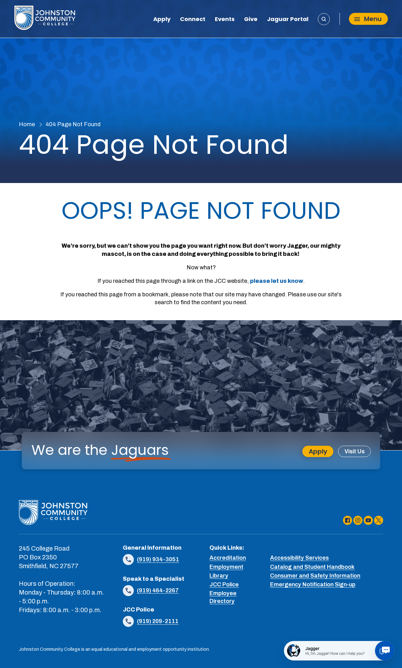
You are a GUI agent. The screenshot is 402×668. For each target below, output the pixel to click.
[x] (378, 520)
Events (225, 20)
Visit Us (355, 451)
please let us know (276, 281)
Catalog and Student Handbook (312, 567)
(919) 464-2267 (158, 590)
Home (27, 124)
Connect (192, 20)
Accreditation (227, 558)
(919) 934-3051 (158, 559)
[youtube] (368, 520)
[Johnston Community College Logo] (44, 19)
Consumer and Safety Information (315, 576)
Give (251, 20)
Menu (373, 19)
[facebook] (347, 520)
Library (218, 576)
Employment (226, 567)
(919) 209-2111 (157, 621)
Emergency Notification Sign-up (313, 584)
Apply (162, 20)
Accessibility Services (299, 558)
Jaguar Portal (287, 20)
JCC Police (224, 584)
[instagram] (357, 520)
